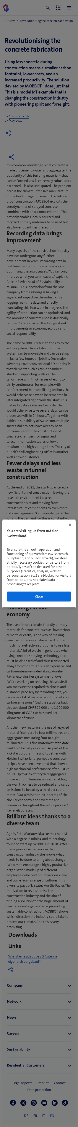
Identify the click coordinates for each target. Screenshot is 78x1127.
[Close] (70, 524)
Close (39, 596)
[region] (39, 563)
